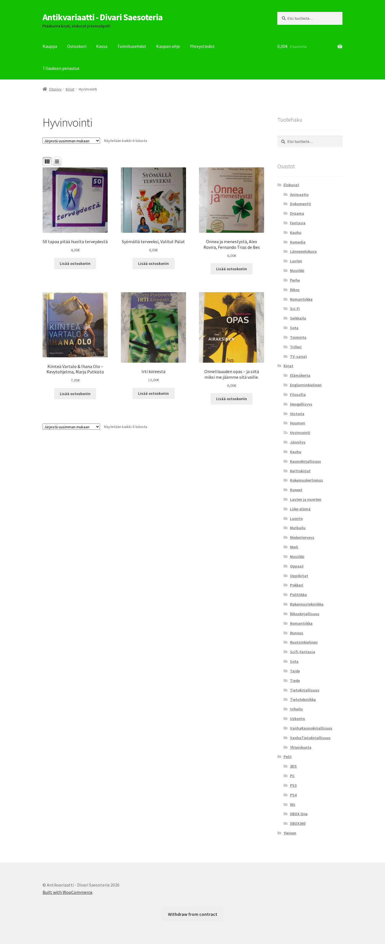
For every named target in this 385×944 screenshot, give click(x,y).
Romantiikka (301, 299)
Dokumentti (300, 203)
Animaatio (299, 194)
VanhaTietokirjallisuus (310, 737)
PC (292, 775)
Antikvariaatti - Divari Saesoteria (103, 17)
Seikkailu (298, 318)
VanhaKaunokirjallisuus (311, 728)
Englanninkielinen (306, 384)
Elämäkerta (300, 375)
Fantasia (298, 222)
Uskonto (297, 718)
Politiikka (298, 594)
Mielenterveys (302, 537)
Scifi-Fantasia (302, 651)
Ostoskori (76, 46)
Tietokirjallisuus (304, 690)
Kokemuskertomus (306, 480)
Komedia (298, 242)
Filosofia (298, 394)
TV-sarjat (298, 356)
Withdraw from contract (192, 914)
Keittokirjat (300, 470)
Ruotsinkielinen (304, 642)
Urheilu (296, 709)
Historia (297, 413)
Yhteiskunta (300, 747)
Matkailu (298, 527)
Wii (292, 804)
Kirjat (70, 89)
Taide (295, 670)
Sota (294, 327)
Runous (296, 632)
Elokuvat (291, 184)
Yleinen (290, 833)
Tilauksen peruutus (61, 68)
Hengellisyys (301, 404)
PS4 (293, 794)
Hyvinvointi (300, 432)
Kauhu (295, 232)
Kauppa (50, 46)
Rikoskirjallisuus (304, 613)
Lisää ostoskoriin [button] (75, 263)
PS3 (293, 785)
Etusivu (55, 89)
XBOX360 (298, 823)
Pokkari (296, 585)
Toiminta (298, 337)
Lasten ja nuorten (305, 499)
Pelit (288, 756)
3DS (293, 766)
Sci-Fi (295, 308)
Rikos (295, 289)
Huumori (297, 423)
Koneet (296, 489)
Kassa (101, 46)
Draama (297, 213)
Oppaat (297, 566)
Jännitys (298, 442)
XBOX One (298, 813)
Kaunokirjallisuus (305, 461)
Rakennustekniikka (307, 604)
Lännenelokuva (303, 251)
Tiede (295, 680)
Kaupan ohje (168, 46)
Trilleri (296, 346)
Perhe (295, 280)
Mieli (294, 546)
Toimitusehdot (131, 46)
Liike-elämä (300, 508)
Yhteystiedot (202, 46)
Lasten (296, 260)
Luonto (296, 518)
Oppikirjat (299, 575)
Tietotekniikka (303, 699)
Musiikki (297, 270)
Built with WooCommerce (67, 892)
